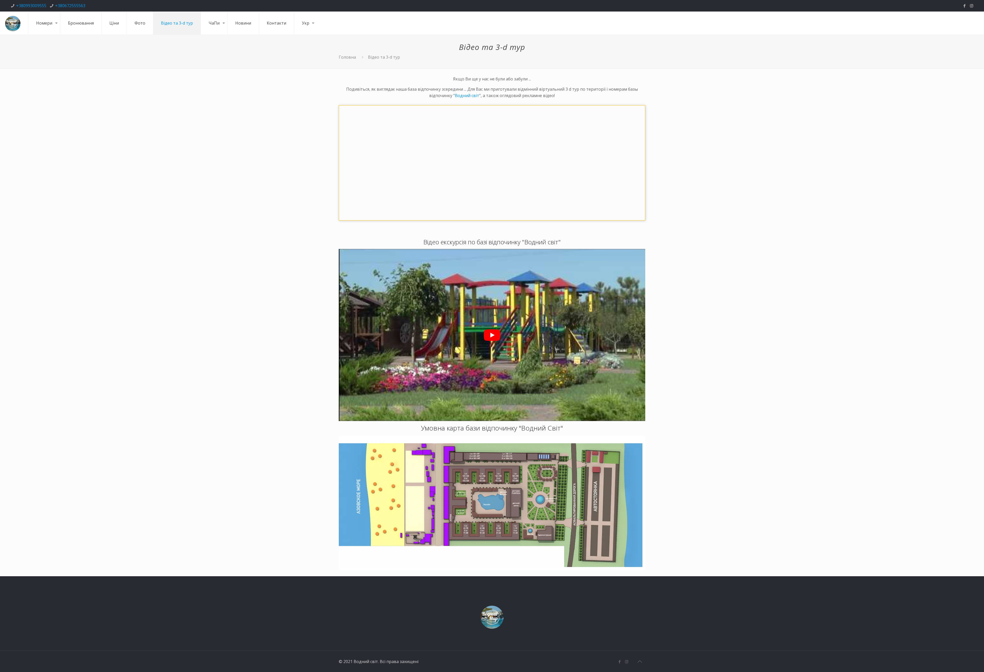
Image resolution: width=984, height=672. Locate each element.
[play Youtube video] (492, 335)
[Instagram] (971, 5)
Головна (347, 57)
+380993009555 (31, 5)
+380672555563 (70, 5)
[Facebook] (964, 5)
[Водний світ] (12, 23)
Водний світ (467, 95)
